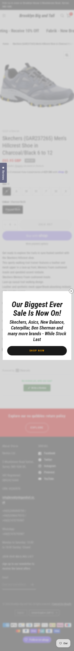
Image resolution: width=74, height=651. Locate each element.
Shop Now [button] (37, 350)
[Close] (71, 291)
